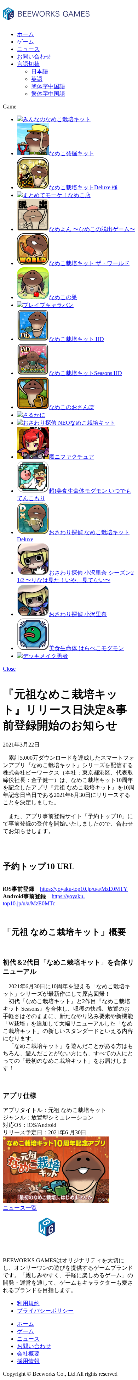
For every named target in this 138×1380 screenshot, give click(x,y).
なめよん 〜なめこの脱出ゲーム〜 (92, 229)
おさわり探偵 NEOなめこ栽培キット (69, 423)
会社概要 (28, 1354)
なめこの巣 (63, 297)
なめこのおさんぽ (71, 407)
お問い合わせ (34, 57)
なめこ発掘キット (71, 153)
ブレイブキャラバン (48, 305)
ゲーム (25, 42)
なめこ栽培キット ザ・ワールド (89, 263)
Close (9, 669)
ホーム (25, 34)
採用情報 (28, 1361)
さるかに (34, 415)
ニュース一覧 (20, 1208)
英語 (36, 79)
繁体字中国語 (48, 94)
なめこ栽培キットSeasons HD (85, 373)
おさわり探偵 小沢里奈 (78, 614)
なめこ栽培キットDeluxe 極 (83, 187)
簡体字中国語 (48, 86)
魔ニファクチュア (71, 457)
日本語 (39, 71)
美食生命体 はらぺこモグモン (86, 648)
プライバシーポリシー (45, 1311)
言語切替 (28, 64)
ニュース (28, 49)
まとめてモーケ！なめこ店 (57, 195)
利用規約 (28, 1303)
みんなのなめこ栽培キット (57, 119)
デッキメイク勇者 (45, 656)
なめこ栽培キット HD (76, 339)
